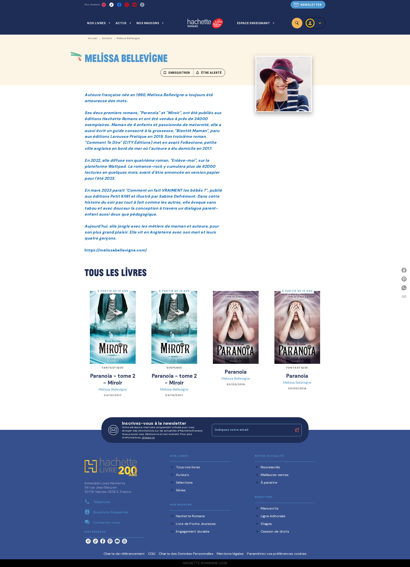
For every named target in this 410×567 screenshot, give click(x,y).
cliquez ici (148, 437)
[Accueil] (205, 24)
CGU (151, 553)
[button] (308, 5)
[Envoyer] (296, 430)
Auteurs (107, 38)
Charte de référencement (124, 553)
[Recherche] (297, 23)
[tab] (99, 23)
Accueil (92, 38)
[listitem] (104, 5)
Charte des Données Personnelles (186, 553)
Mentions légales (230, 553)
